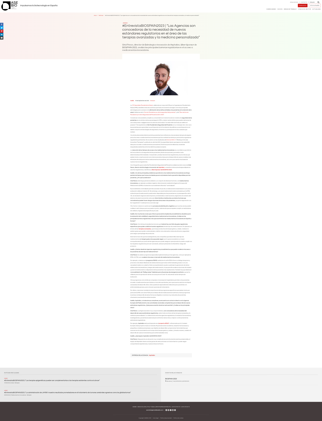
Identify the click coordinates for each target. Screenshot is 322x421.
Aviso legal (155, 418)
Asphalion (161, 167)
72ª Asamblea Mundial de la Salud (142, 105)
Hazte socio (302, 5)
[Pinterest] (1, 31)
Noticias (101, 15)
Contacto (304, 2)
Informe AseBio (314, 5)
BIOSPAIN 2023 (171, 379)
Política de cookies (178, 418)
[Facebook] (1, 24)
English (312, 2)
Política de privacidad (166, 418)
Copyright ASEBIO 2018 (145, 418)
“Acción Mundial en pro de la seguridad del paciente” (160, 112)
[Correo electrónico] (1, 37)
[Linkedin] (1, 34)
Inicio (95, 15)
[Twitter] (1, 27)
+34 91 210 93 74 (185, 406)
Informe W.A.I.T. (171, 140)
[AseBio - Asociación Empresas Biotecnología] (9, 6)
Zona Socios (294, 2)
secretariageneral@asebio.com (154, 410)
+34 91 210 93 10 (175, 406)
